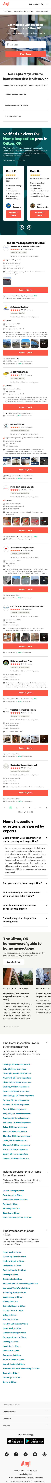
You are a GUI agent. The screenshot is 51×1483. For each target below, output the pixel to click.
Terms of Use (19, 1470)
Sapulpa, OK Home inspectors (16, 1118)
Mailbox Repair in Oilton (13, 1261)
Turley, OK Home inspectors (15, 1149)
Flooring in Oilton (10, 1319)
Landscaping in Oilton (12, 1297)
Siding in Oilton (9, 1315)
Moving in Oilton (10, 1301)
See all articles (13, 962)
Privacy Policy (31, 1470)
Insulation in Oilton (11, 1346)
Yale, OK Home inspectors (14, 1069)
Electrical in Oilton (11, 1213)
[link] (8, 205)
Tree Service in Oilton (12, 1279)
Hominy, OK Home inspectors (16, 1104)
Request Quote (25, 290)
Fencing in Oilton (10, 1274)
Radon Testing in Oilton (13, 1190)
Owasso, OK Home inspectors (16, 1158)
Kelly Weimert (9, 989)
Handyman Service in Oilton (15, 1324)
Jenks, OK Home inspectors (15, 1140)
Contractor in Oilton (12, 1355)
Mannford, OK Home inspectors (17, 1078)
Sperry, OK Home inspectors (15, 1154)
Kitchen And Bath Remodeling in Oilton (20, 1283)
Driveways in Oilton (11, 1377)
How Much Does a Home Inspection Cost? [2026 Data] (16, 996)
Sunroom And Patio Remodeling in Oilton (21, 1368)
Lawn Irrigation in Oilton (14, 1364)
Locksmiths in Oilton (12, 1265)
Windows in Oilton (11, 1350)
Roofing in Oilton (10, 1204)
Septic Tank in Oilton (12, 1252)
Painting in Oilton (10, 1341)
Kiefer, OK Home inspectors (15, 1131)
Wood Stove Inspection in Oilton (17, 1217)
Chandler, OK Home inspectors (16, 1136)
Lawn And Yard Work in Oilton (16, 1288)
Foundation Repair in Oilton (15, 1199)
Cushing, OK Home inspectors (16, 1086)
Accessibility (25, 1474)
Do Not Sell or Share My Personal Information (25, 1478)
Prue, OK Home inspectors (14, 1109)
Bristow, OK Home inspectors (16, 1100)
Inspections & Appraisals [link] (24, 11)
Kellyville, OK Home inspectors (17, 1113)
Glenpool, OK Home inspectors (16, 1145)
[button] (7, 281)
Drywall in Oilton (10, 1373)
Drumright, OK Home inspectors (17, 1073)
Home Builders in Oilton (13, 1359)
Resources (7, 1419)
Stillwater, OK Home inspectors (17, 1122)
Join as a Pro (34, 4)
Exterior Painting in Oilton (14, 1270)
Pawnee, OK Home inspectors (16, 1091)
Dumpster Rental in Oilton (14, 1337)
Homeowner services (11, 1405)
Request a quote (13, 214)
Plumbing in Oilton (11, 1208)
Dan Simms (40, 989)
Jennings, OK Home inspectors (16, 1064)
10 (40, 808)
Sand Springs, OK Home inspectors (18, 1095)
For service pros (9, 1412)
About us (6, 1425)
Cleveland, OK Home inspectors (17, 1082)
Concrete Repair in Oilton (14, 1306)
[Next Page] (46, 807)
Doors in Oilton (9, 1382)
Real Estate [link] (7, 11)
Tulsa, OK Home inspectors (15, 1127)
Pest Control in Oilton (12, 1195)
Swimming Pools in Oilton (14, 1256)
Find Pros (25, 54)
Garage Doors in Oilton (13, 1310)
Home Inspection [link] (42, 11)
